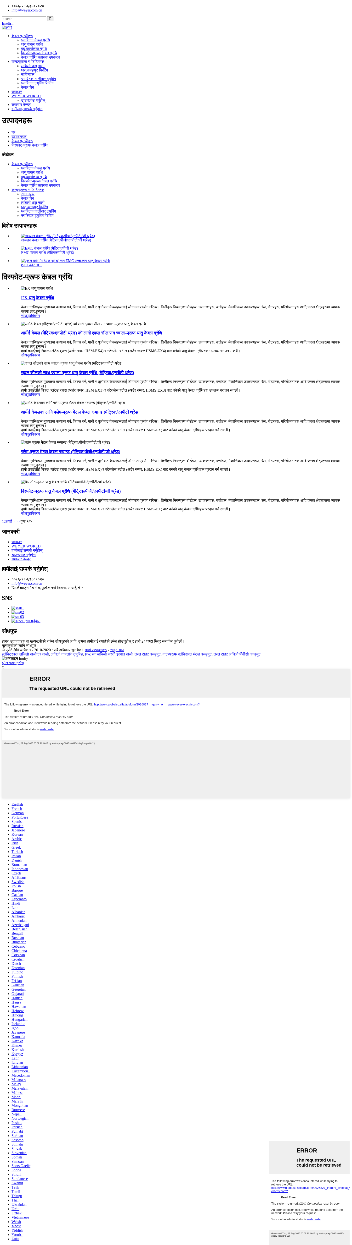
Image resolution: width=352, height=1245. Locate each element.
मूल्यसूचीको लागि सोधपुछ (19, 646)
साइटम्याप (117, 650)
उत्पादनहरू (19, 137)
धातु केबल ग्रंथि (32, 44)
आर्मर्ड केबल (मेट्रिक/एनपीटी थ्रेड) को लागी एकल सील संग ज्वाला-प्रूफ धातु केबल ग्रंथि (91, 332)
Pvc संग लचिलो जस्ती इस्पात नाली (109, 654)
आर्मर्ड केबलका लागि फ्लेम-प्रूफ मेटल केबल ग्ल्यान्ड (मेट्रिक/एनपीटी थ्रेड (79, 412)
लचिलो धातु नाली (33, 66)
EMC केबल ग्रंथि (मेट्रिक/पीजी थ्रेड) (47, 253)
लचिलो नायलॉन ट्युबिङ (67, 654)
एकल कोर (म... (31, 265)
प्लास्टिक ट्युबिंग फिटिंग (37, 83)
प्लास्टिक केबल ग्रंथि (35, 40)
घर (13, 132)
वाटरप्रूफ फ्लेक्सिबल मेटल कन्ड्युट (187, 654)
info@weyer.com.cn (26, 583)
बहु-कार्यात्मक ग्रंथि (34, 49)
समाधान (16, 92)
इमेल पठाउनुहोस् (13, 663)
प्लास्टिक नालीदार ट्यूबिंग (38, 79)
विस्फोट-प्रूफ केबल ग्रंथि (39, 53)
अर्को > (10, 521)
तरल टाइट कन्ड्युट (148, 654)
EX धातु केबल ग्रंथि (37, 297)
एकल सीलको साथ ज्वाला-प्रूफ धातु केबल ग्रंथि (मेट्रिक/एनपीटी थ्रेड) (77, 372)
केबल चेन (27, 87)
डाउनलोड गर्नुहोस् (33, 100)
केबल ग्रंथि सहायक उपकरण (40, 57)
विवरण (35, 316)
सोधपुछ (26, 316)
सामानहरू (27, 74)
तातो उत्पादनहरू (96, 650)
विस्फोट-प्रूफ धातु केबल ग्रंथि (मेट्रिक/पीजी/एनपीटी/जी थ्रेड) (71, 491)
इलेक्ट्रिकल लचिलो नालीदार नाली (25, 654)
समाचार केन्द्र (21, 105)
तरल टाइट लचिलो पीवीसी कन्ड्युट (237, 654)
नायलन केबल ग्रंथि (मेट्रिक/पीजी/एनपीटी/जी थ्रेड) (56, 240)
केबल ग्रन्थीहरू (22, 36)
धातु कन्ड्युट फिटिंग (34, 70)
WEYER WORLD (26, 96)
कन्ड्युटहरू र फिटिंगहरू (27, 62)
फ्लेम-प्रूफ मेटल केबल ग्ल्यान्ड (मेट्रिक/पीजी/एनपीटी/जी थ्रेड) (70, 451)
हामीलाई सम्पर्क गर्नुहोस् (27, 109)
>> (17, 521)
